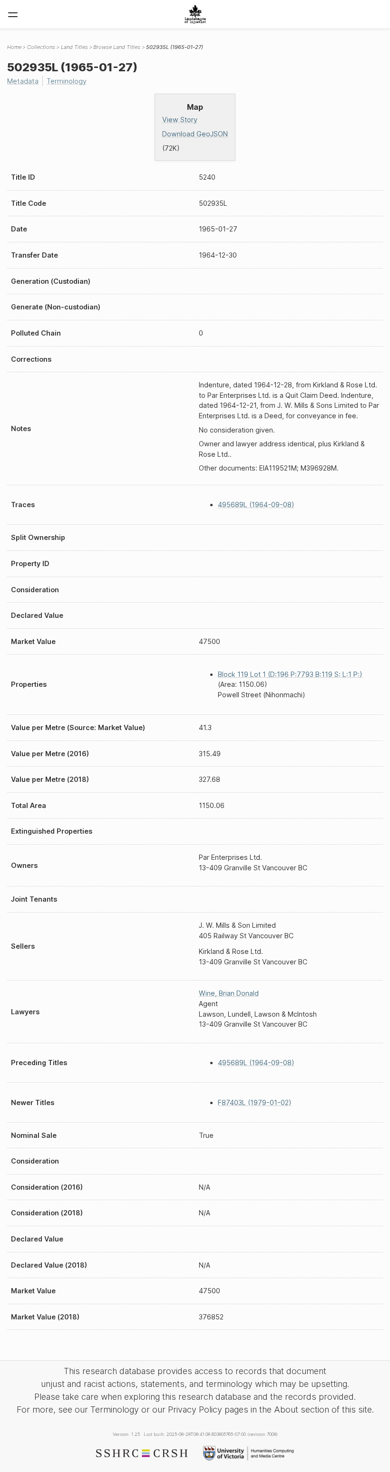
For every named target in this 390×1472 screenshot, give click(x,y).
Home (14, 47)
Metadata (23, 81)
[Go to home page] (195, 14)
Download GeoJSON (195, 134)
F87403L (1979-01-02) (255, 1102)
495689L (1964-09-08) (256, 504)
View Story (179, 119)
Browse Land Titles (116, 47)
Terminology (67, 81)
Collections (41, 47)
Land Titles (74, 47)
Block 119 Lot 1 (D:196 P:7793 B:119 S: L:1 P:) (290, 674)
